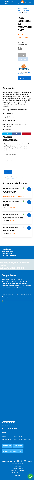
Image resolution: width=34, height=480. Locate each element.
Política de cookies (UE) (9, 255)
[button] (30, 476)
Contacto (18, 475)
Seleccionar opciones (29, 202)
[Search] (18, 2)
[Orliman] (23, 67)
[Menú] (30, 2)
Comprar (22, 59)
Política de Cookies (17, 473)
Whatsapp (18, 446)
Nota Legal (18, 466)
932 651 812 (7, 446)
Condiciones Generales (17, 468)
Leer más (29, 189)
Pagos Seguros (6, 249)
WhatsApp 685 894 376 (12, 268)
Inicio (19, 8)
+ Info (21, 55)
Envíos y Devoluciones (17, 470)
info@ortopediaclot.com (12, 451)
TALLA (19, 47)
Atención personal (8, 251)
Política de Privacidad (17, 464)
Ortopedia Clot (9, 2)
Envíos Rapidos (7, 253)
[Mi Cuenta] (26, 2)
